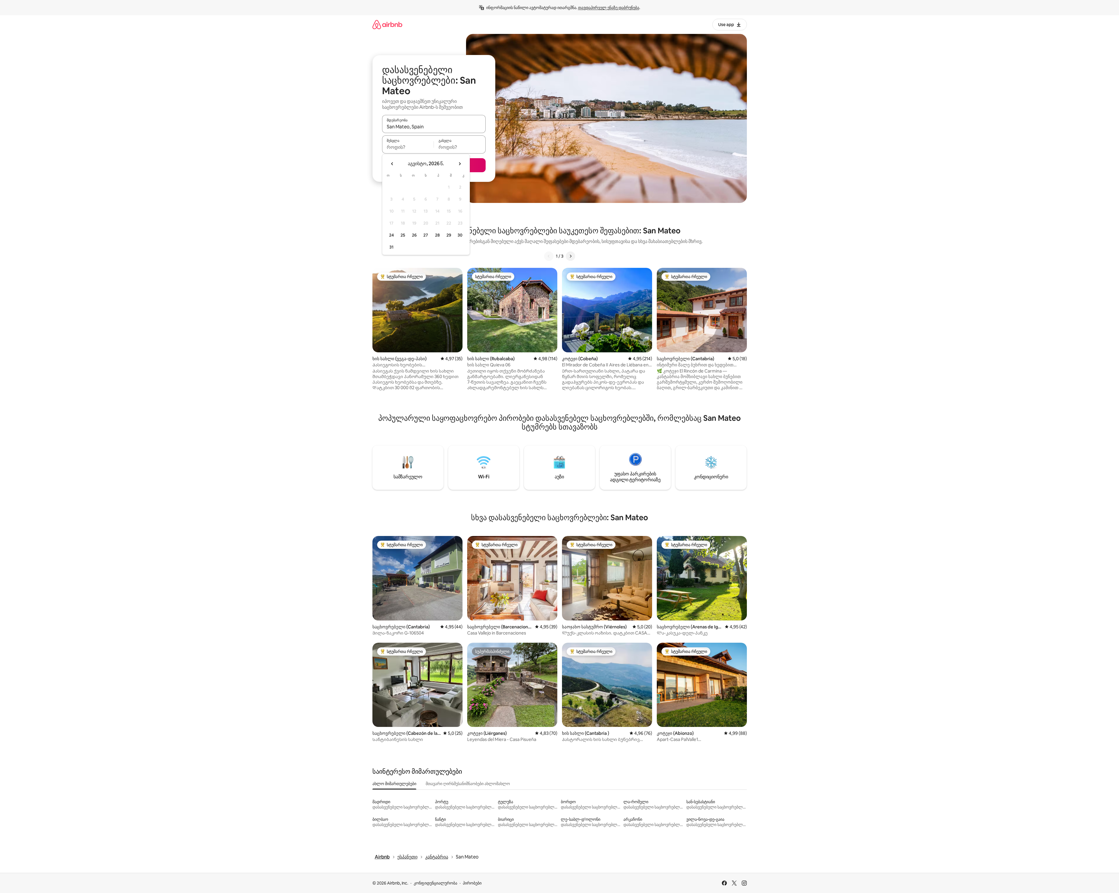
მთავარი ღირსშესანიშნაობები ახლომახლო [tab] (468, 783)
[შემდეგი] (570, 256)
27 (425, 235)
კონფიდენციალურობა (435, 883)
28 (437, 235)
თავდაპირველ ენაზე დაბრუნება (608, 7)
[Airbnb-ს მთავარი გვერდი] (387, 24)
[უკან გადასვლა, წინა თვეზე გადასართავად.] (392, 164)
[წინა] (549, 256)
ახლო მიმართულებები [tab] (394, 783)
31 (391, 247)
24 (391, 235)
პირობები (472, 883)
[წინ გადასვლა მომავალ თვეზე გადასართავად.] (459, 164)
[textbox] (408, 147)
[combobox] (434, 126)
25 (402, 235)
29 (448, 235)
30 (460, 235)
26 (414, 235)
